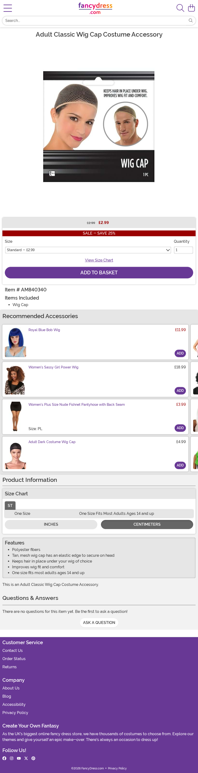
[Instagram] (12, 758)
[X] (26, 758)
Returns (9, 667)
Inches (51, 524)
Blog (6, 696)
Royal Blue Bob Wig (44, 330)
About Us (11, 688)
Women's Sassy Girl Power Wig (53, 367)
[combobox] (94, 20)
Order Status (14, 658)
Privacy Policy (15, 712)
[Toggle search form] (180, 8)
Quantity (182, 241)
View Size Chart (99, 260)
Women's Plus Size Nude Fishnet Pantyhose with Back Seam (76, 404)
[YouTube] (19, 758)
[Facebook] (4, 758)
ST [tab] (10, 505)
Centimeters (147, 524)
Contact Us (12, 650)
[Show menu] (7, 8)
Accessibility (14, 704)
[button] (191, 8)
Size (8, 241)
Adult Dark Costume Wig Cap (52, 442)
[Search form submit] (191, 20)
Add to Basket (99, 272)
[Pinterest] (33, 758)
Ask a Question (99, 622)
